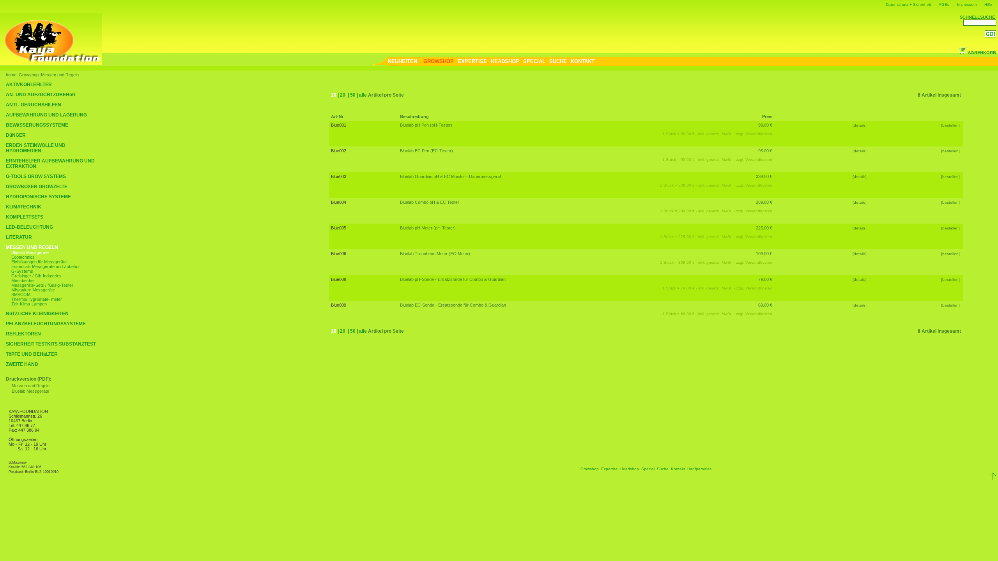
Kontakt (678, 469)
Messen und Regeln (60, 74)
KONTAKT (583, 61)
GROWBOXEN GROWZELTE (36, 186)
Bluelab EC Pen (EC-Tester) (426, 150)
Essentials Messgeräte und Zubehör (45, 266)
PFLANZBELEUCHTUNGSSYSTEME (46, 323)
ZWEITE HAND (22, 364)
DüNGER (16, 135)
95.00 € (765, 150)
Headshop (629, 469)
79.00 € (765, 279)
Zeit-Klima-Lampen (29, 304)
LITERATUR (19, 237)
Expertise (609, 469)
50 (353, 95)
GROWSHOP (438, 61)
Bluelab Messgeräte (30, 252)
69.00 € (765, 305)
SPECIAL (534, 61)
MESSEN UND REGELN (32, 247)
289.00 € (764, 202)
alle (363, 95)
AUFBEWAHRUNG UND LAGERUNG (46, 115)
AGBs (944, 4)
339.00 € (764, 176)
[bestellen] (951, 125)
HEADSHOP (505, 61)
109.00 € (764, 253)
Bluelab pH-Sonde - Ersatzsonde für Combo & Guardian (453, 279)
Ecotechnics (23, 257)
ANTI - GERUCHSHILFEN (33, 105)
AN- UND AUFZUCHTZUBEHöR (41, 94)
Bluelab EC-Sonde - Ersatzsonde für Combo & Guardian (453, 305)
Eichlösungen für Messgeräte (39, 261)
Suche (663, 469)
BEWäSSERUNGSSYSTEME (37, 125)
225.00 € (764, 228)
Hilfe (988, 4)
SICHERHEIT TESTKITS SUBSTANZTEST (51, 344)
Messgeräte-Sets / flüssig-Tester (42, 285)
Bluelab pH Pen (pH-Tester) (426, 125)
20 (342, 95)
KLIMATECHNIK (23, 207)
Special (648, 469)
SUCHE (558, 61)
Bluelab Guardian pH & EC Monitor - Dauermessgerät (450, 176)
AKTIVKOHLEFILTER (29, 84)
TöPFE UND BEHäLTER (32, 354)
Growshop (29, 74)
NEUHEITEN (402, 61)
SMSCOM (20, 294)
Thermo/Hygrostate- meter (36, 299)
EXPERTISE (472, 61)
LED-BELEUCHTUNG (29, 227)
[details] (860, 125)
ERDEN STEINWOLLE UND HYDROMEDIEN (35, 148)
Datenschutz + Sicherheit (908, 4)
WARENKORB (982, 52)
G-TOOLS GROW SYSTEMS (36, 176)
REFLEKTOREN (23, 334)
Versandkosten (758, 134)
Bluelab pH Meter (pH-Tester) (428, 228)
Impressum (967, 4)
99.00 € (765, 125)
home (11, 74)
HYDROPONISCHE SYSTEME (38, 196)
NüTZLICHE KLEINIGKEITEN (37, 313)
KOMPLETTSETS (24, 217)
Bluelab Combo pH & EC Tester (429, 202)
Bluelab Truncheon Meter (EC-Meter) (435, 253)
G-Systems (22, 271)
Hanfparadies (699, 469)
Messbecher (23, 280)
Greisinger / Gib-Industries (36, 275)
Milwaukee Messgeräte (33, 290)
